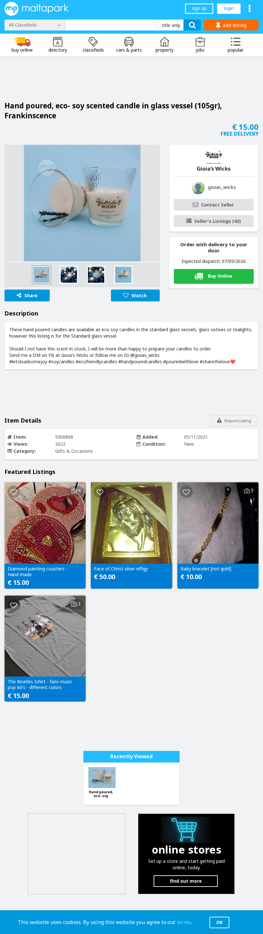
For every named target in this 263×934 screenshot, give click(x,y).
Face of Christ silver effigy (121, 569)
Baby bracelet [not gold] (206, 569)
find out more (186, 881)
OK (219, 922)
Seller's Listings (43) (217, 221)
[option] (82, 203)
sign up (199, 8)
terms (184, 922)
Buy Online (220, 276)
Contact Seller (217, 205)
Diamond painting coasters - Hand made (37, 571)
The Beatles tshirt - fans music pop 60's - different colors (40, 684)
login (229, 8)
